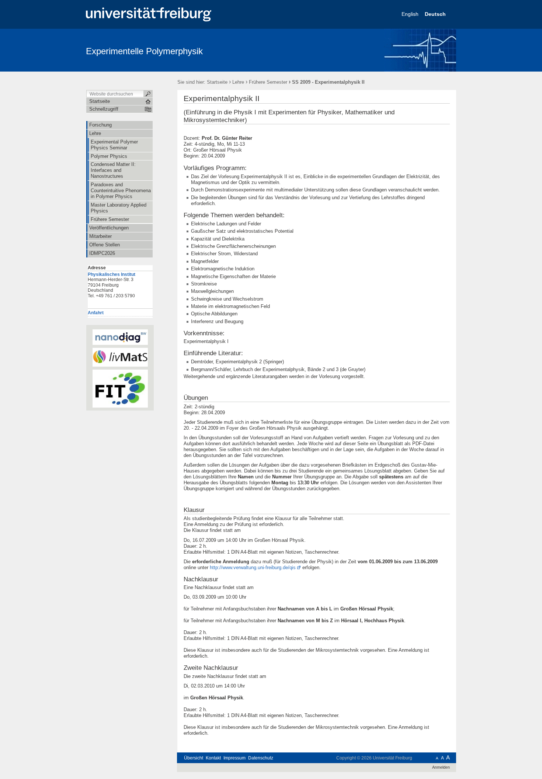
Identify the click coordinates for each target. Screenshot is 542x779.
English (411, 14)
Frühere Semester (268, 82)
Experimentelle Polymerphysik (144, 51)
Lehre (238, 82)
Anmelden (441, 767)
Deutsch (436, 14)
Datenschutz (260, 758)
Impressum (234, 758)
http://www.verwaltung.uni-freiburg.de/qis (253, 567)
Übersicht (193, 758)
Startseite (217, 82)
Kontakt (213, 758)
